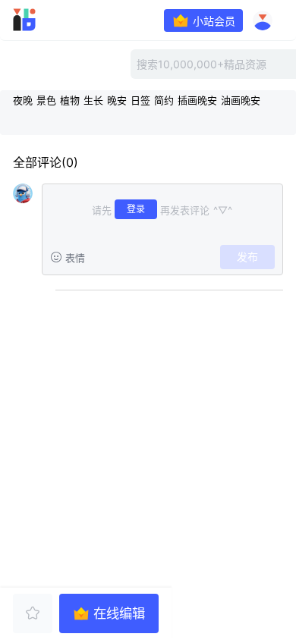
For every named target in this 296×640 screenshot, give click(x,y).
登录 (136, 209)
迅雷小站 (46, 20)
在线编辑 (119, 613)
